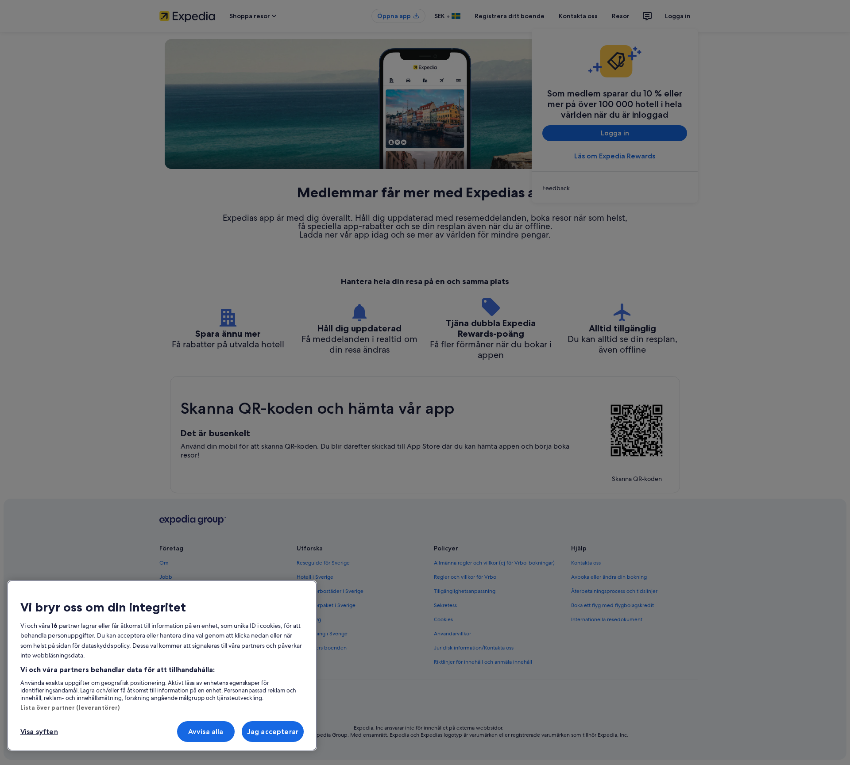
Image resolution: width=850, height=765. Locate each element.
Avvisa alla (206, 731)
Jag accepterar (272, 731)
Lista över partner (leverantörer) (70, 707)
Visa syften (39, 731)
